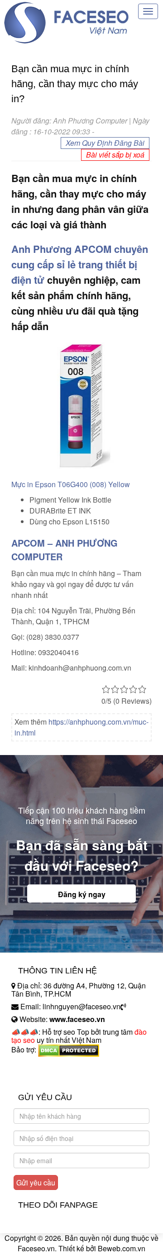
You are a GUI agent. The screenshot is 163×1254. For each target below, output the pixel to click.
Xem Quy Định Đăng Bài (105, 143)
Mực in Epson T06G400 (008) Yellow (70, 484)
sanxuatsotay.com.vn (44, 1078)
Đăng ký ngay (81, 894)
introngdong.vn (35, 1065)
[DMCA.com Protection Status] (68, 1049)
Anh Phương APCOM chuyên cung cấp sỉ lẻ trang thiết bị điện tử (79, 264)
